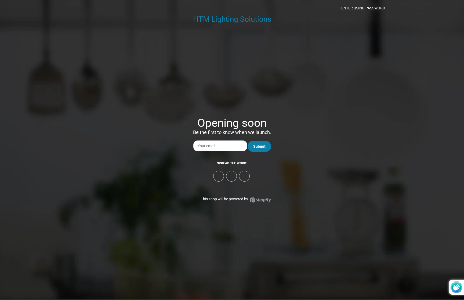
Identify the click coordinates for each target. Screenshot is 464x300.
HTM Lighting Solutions (232, 19)
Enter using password (362, 8)
